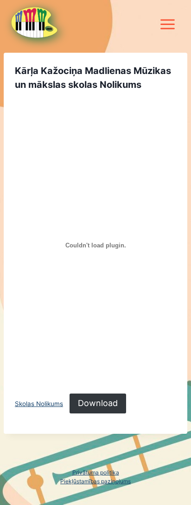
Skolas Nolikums (39, 403)
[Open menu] (167, 19)
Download (98, 403)
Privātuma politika (95, 472)
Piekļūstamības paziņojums (95, 481)
